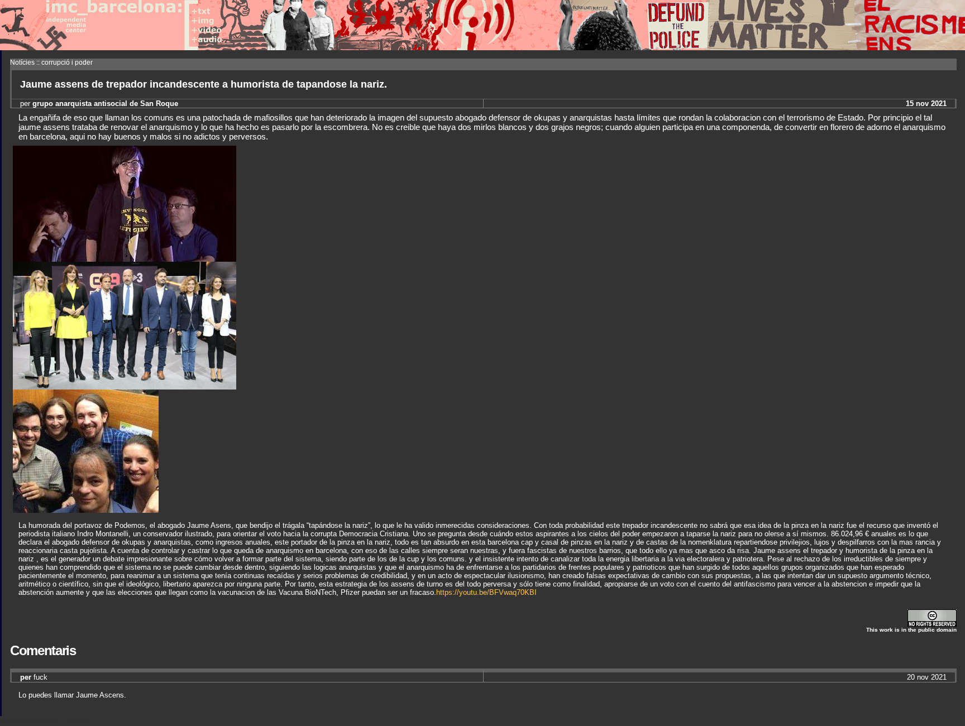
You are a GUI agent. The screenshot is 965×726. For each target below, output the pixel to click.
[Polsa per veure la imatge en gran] (124, 386)
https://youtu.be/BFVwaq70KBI (486, 592)
